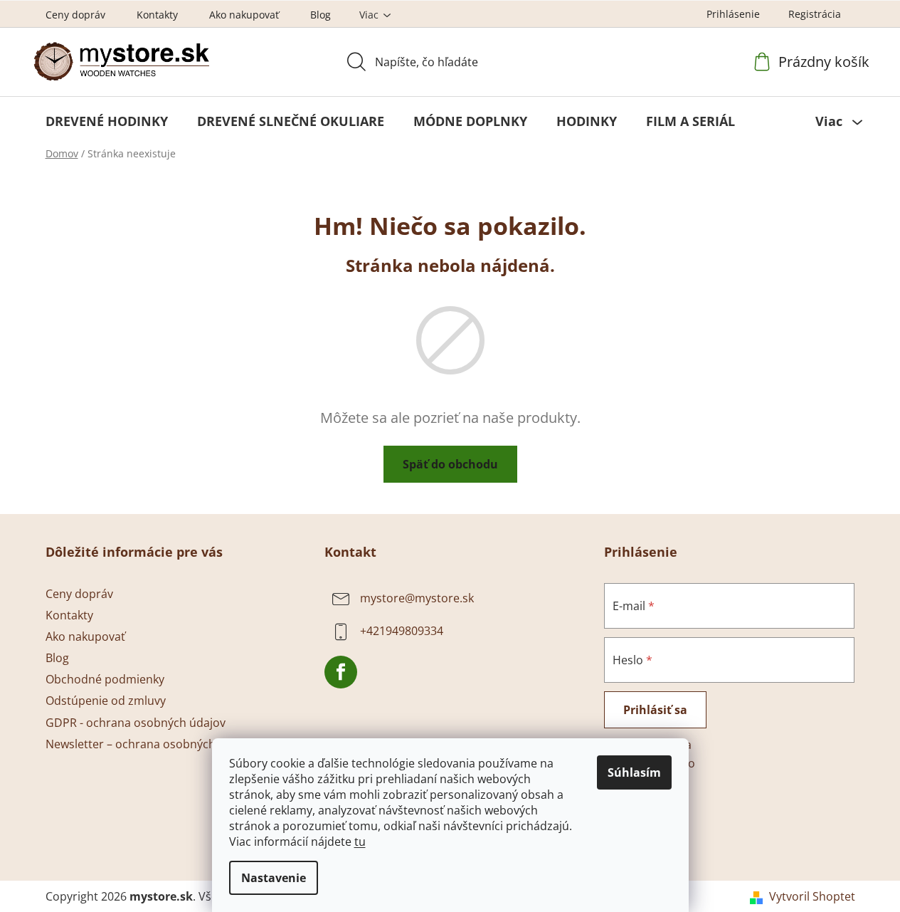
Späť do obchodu (450, 464)
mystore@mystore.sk (417, 598)
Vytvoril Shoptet (812, 896)
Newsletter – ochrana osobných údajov (150, 744)
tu (360, 841)
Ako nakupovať (244, 14)
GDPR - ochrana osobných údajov (136, 722)
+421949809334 (401, 631)
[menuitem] (106, 121)
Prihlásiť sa (655, 710)
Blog (320, 14)
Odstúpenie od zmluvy (106, 700)
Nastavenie (273, 878)
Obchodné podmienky (105, 679)
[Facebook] (340, 672)
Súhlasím (634, 772)
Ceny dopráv (75, 14)
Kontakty (157, 14)
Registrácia (814, 14)
